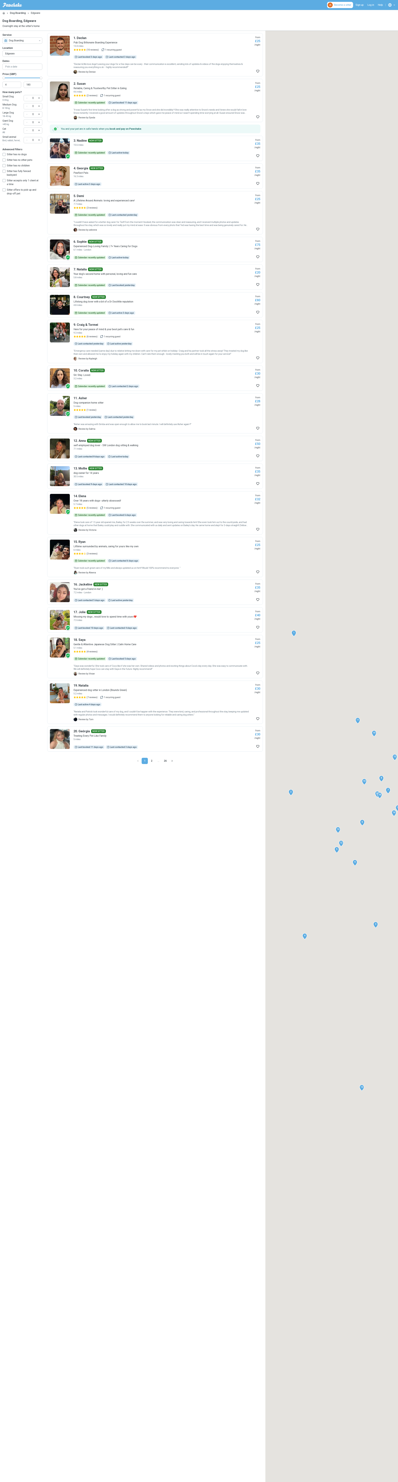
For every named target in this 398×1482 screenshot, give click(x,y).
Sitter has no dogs (17, 154)
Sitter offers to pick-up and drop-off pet (21, 191)
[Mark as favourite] (257, 71)
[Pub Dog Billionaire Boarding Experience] (155, 54)
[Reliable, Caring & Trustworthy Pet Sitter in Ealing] (155, 100)
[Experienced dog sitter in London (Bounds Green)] (155, 702)
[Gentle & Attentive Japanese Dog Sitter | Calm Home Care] (155, 656)
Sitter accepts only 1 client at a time (22, 182)
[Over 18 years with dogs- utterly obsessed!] (155, 512)
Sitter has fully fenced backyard (19, 173)
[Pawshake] (12, 5)
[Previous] (138, 761)
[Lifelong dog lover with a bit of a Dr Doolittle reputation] (155, 304)
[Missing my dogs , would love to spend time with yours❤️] (155, 619)
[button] (293, 633)
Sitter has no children (18, 165)
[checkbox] (4, 154)
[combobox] (22, 40)
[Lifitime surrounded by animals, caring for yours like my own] (155, 557)
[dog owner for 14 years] (155, 476)
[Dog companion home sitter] (155, 413)
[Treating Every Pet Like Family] (155, 739)
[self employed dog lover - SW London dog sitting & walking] (155, 448)
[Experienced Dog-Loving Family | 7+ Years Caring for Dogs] (155, 249)
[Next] (172, 761)
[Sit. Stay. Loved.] (155, 378)
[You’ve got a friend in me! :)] (155, 592)
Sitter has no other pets (19, 159)
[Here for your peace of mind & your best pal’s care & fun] (155, 341)
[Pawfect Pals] (155, 176)
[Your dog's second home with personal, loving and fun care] (155, 277)
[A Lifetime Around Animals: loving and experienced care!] (155, 212)
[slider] (3, 78)
